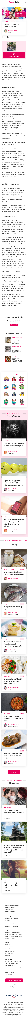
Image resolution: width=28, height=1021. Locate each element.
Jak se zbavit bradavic (11, 970)
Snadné (22, 569)
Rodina (6, 21)
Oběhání (21, 1009)
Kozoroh (22, 404)
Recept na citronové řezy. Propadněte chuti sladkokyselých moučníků (13, 644)
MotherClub (15, 1009)
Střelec (21, 397)
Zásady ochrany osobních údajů (14, 989)
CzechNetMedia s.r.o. (16, 1002)
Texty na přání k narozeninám (13, 961)
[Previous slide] (4, 46)
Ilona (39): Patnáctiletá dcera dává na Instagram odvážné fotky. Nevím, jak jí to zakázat (14, 523)
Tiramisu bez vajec (9, 949)
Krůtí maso (7, 713)
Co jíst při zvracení (10, 965)
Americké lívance (9, 947)
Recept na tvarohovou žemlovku (13, 936)
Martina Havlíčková (13, 578)
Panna (6, 397)
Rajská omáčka (9, 909)
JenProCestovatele (19, 1012)
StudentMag (10, 1012)
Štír (6, 389)
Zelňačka (7, 920)
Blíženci (6, 404)
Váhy (14, 382)
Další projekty (14, 987)
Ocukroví (19, 1014)
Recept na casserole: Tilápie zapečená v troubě (17, 351)
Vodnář (14, 389)
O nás (14, 985)
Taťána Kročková (12, 451)
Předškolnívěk (15, 1011)
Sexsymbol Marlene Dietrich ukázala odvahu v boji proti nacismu (14, 446)
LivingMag (14, 1014)
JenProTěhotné (6, 1011)
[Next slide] (23, 46)
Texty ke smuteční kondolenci (13, 968)
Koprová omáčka (9, 972)
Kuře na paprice (9, 916)
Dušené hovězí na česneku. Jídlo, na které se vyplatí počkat (13, 756)
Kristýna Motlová (12, 650)
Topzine (21, 1011)
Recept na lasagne (10, 914)
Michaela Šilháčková (13, 489)
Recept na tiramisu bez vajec (12, 932)
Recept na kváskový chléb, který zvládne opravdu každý (16, 342)
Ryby (14, 397)
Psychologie (7, 478)
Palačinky (7, 944)
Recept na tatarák (10, 907)
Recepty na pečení (17, 337)
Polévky (14, 356)
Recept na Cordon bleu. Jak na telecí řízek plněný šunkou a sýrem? (13, 681)
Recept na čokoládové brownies (13, 934)
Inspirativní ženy (8, 441)
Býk (14, 404)
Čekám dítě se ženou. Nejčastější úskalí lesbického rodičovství (14, 813)
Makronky (7, 955)
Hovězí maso (7, 676)
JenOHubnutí (13, 1016)
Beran (21, 382)
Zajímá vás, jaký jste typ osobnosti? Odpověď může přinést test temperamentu (13, 483)
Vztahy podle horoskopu (11, 963)
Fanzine (4, 1012)
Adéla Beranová (12, 30)
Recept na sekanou (10, 911)
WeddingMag (7, 1014)
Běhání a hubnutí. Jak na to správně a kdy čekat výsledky (13, 885)
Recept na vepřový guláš (11, 918)
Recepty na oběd (16, 346)
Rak (21, 389)
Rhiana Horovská (12, 612)
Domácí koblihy (9, 953)
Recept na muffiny (9, 939)
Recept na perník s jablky (11, 930)
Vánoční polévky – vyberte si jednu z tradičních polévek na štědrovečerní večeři (17, 360)
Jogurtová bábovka (10, 951)
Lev (6, 382)
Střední (22, 676)
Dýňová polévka (9, 974)
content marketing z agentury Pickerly (13, 1007)
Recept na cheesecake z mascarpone (11, 927)
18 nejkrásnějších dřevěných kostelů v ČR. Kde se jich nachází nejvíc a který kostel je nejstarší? (14, 849)
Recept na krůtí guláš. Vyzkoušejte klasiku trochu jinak (13, 719)
